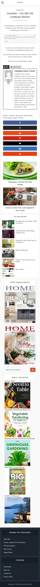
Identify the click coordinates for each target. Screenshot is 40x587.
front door (19, 115)
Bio (7, 67)
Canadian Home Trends (21, 20)
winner (21, 118)
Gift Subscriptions (9, 546)
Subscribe (7, 539)
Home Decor (29, 115)
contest (12, 115)
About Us (7, 570)
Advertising (7, 567)
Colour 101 (20, 10)
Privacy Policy (8, 577)
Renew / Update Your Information (14, 542)
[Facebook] (8, 80)
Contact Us (7, 573)
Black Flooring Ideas (22, 250)
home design (8, 118)
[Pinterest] (8, 83)
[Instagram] (11, 80)
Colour (6, 115)
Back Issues (7, 549)
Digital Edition (8, 552)
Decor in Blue (20, 269)
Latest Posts (17, 67)
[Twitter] (6, 80)
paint (15, 118)
